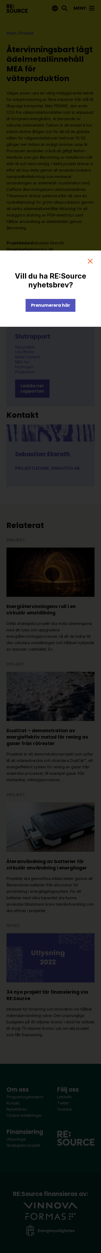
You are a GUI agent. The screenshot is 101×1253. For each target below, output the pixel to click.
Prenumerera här (50, 305)
